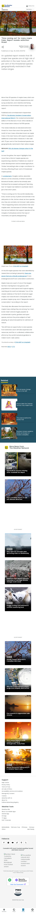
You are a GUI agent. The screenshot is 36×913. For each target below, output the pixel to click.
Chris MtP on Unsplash (20, 266)
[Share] (2, 47)
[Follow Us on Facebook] (4, 843)
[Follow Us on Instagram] (8, 843)
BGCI (9, 347)
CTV (13, 347)
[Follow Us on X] (26, 843)
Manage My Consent (8, 793)
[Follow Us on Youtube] (12, 843)
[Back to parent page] (5, 8)
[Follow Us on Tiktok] (17, 843)
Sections (29, 9)
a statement (7, 176)
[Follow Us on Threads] (21, 843)
